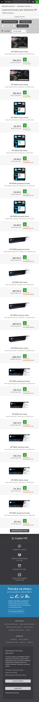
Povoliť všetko (18, 681)
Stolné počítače (23, 639)
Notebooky (14, 639)
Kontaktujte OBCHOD (16, 611)
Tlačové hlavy (25, 22)
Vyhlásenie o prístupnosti (16, 630)
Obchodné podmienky (11, 624)
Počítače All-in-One (12, 642)
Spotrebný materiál (8, 6)
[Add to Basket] (25, 59)
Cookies (28, 630)
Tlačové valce (22, 26)
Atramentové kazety (9, 22)
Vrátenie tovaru (28, 627)
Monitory (22, 642)
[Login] (33, 2)
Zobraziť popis (19, 17)
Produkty (19, 636)
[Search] (29, 2)
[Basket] (37, 2)
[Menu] (2, 2)
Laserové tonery (8, 26)
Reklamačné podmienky (27, 624)
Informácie (19, 621)
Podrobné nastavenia (12, 693)
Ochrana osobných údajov (14, 627)
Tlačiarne (30, 642)
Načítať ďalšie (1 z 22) (19, 530)
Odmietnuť (18, 688)
